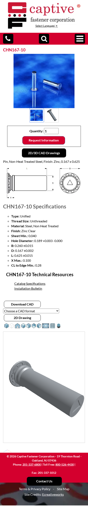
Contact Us (44, 481)
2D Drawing (22, 318)
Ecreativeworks (53, 494)
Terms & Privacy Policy (34, 489)
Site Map (63, 489)
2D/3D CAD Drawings (44, 153)
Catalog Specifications (29, 283)
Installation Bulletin (28, 288)
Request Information (44, 140)
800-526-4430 (64, 464)
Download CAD (22, 304)
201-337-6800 (32, 464)
